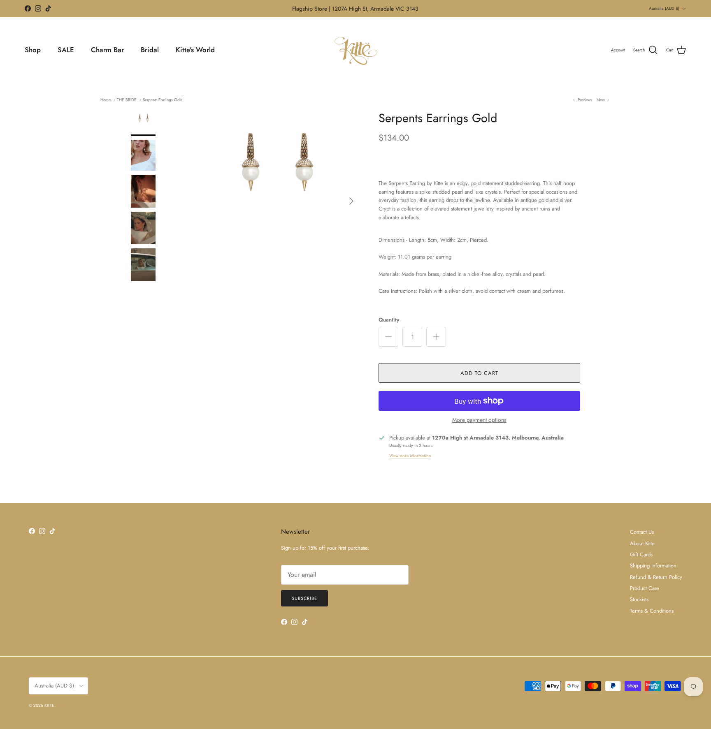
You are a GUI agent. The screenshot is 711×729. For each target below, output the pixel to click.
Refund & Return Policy (656, 577)
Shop (33, 50)
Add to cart (479, 373)
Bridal (150, 50)
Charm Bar (107, 50)
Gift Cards (641, 554)
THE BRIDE (127, 100)
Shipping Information (653, 565)
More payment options (479, 420)
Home (105, 100)
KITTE (49, 705)
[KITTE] (355, 50)
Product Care (644, 588)
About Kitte (642, 543)
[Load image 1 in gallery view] (274, 197)
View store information (410, 456)
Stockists (639, 599)
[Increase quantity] (436, 337)
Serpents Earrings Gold (163, 100)
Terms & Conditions (652, 611)
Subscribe (304, 598)
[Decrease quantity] (388, 337)
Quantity (389, 320)
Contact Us (642, 532)
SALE (66, 50)
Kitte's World (195, 50)
